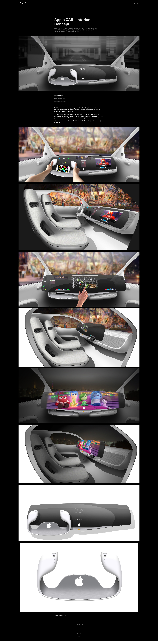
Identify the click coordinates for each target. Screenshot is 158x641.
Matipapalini (23, 3)
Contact (131, 3)
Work (126, 3)
